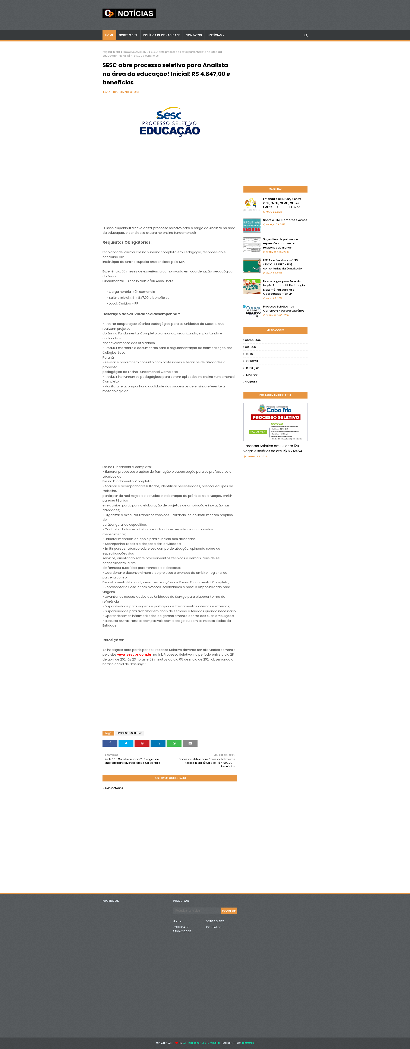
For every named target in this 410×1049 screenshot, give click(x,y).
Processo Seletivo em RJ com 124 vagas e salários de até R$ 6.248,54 (272, 448)
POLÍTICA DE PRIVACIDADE (182, 929)
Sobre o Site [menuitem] (128, 35)
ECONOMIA (251, 361)
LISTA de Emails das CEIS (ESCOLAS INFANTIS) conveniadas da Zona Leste (282, 264)
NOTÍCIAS (251, 382)
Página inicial (111, 52)
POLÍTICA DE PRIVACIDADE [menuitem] (161, 35)
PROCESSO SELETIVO (135, 52)
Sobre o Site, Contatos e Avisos (285, 220)
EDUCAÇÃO (252, 368)
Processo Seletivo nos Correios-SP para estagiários (283, 309)
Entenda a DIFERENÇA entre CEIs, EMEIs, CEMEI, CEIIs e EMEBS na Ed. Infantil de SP (282, 203)
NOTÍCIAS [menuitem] (215, 35)
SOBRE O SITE (215, 921)
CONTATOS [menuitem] (194, 35)
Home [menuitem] (109, 35)
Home (177, 921)
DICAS (249, 354)
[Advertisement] (169, 196)
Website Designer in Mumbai (201, 1043)
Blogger (248, 1043)
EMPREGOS (251, 375)
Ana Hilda (111, 92)
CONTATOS (213, 927)
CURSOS (250, 347)
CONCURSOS (253, 340)
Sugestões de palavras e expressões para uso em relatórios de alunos (280, 243)
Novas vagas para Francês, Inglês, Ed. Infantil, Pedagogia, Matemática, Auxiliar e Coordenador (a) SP (284, 287)
